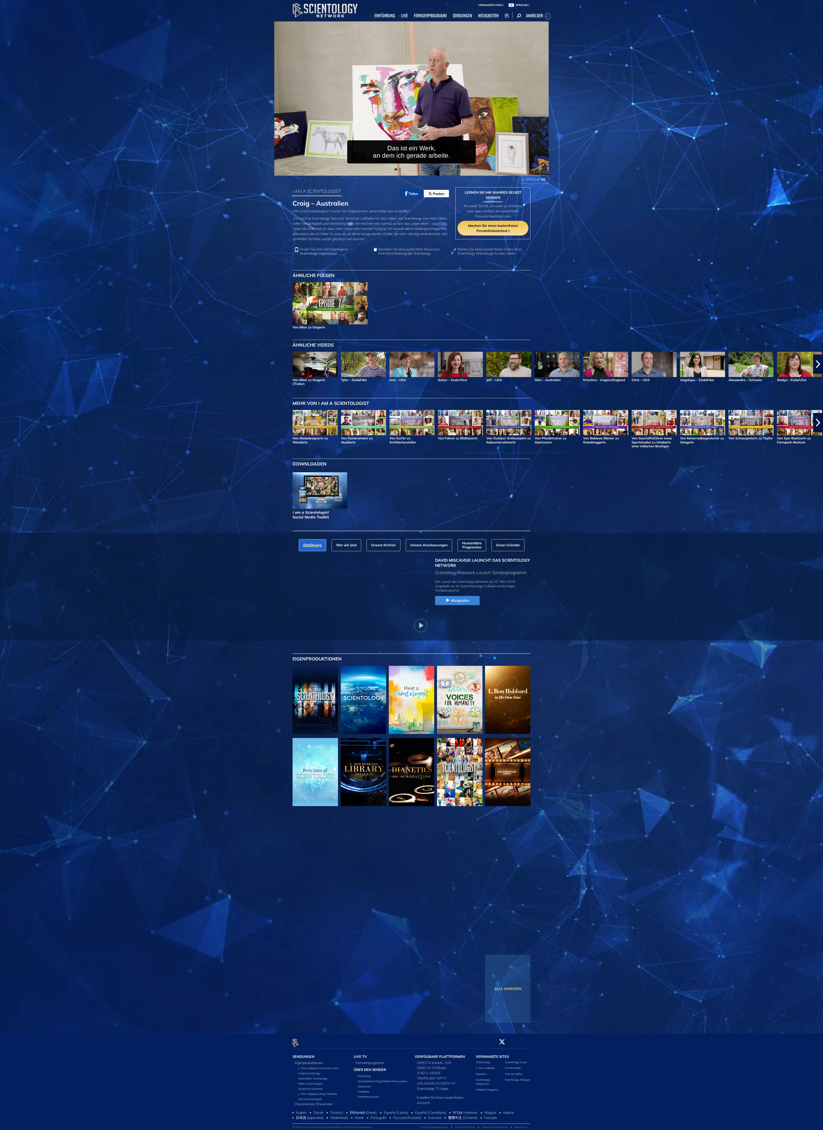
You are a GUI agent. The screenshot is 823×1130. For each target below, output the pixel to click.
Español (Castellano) (430, 1127)
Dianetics (481, 1074)
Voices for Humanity (310, 1089)
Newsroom (364, 1086)
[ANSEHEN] (315, 772)
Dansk (318, 1127)
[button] (5, 364)
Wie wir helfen (514, 1074)
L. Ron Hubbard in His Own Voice (318, 1068)
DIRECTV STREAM (431, 1068)
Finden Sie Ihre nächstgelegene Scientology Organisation (324, 251)
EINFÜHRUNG (384, 15)
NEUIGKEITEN (488, 15)
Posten (438, 194)
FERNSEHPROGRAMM (430, 15)
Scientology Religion (517, 1079)
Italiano (508, 1127)
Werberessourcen (368, 1096)
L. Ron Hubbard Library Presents (317, 1094)
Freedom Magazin (487, 1089)
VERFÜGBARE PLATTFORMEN (440, 1057)
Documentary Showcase (314, 1104)
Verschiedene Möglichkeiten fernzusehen (382, 1081)
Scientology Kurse (516, 1062)
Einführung (364, 1076)
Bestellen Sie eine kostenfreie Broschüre (409, 251)
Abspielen (460, 600)
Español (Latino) (396, 1127)
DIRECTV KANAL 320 (434, 1063)
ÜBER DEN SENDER (370, 1070)
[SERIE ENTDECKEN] (315, 700)
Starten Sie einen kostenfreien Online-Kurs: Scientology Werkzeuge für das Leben (490, 251)
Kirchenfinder (513, 1068)
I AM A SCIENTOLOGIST (317, 191)
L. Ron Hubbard (485, 1068)
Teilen (413, 194)
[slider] (420, 171)
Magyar (490, 1127)
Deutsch (336, 1127)
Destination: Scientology (312, 1078)
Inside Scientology (309, 1073)
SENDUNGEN (462, 15)
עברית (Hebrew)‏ (465, 1127)
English (301, 1127)
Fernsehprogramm (370, 1063)
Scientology (483, 1062)
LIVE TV (360, 1057)
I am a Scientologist (310, 1099)
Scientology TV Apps (433, 1089)
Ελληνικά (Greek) (363, 1127)
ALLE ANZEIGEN (507, 988)
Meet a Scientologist (310, 1083)
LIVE (404, 15)
